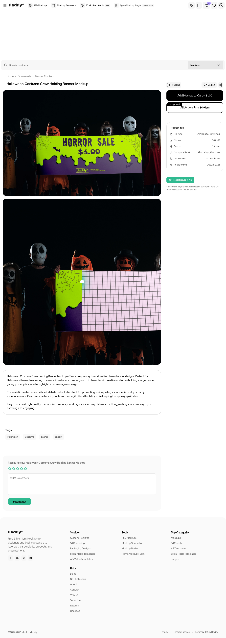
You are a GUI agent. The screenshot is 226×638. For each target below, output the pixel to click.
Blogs (73, 573)
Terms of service (181, 632)
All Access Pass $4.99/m (189, 106)
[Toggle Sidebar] (5, 5)
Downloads (24, 76)
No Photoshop (78, 579)
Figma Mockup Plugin (133, 553)
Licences (75, 610)
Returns (74, 605)
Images (175, 559)
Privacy (164, 632)
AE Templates (178, 548)
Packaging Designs (80, 548)
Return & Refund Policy (206, 632)
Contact (74, 589)
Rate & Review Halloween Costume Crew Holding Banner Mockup (46, 463)
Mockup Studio (130, 548)
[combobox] (205, 65)
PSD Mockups (129, 537)
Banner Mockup (44, 76)
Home (10, 76)
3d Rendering (77, 543)
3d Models (176, 543)
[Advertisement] (113, 35)
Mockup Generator (132, 543)
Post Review (19, 501)
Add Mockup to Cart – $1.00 (195, 95)
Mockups (176, 537)
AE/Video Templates (81, 559)
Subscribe (75, 600)
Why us (74, 594)
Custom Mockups (79, 537)
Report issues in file (182, 179)
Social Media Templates (82, 553)
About (73, 584)
